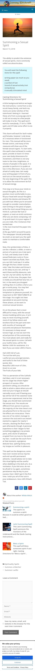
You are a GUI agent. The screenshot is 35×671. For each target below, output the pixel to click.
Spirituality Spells (12, 564)
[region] (17, 656)
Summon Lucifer (11, 570)
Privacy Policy (24, 667)
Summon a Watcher (13, 567)
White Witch (27, 495)
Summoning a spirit (21, 507)
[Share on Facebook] (16, 489)
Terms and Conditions (13, 667)
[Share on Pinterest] (30, 489)
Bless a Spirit (18, 543)
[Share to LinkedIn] (25, 489)
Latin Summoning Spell (22, 524)
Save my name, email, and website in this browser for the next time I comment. (17, 623)
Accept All (17, 657)
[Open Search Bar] (32, 9)
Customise (17, 662)
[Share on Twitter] (21, 489)
